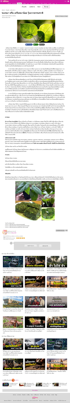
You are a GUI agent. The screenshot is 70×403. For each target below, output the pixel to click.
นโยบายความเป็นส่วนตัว (17, 400)
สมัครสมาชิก (45, 245)
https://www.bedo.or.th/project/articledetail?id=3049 (19, 225)
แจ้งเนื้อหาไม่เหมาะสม (62, 400)
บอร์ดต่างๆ (32, 6)
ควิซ (41, 3)
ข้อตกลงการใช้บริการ (8, 400)
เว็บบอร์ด (19, 3)
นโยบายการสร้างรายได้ (33, 400)
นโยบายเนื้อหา (25, 400)
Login (30, 245)
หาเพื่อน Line (32, 3)
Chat (28, 3)
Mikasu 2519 (8, 17)
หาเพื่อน (24, 3)
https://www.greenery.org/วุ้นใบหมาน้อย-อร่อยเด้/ (19, 227)
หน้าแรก (9, 3)
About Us (40, 400)
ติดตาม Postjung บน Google (62, 16)
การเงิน (49, 3)
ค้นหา (39, 6)
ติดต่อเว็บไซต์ (46, 400)
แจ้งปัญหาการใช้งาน (53, 400)
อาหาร (16, 380)
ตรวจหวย (14, 3)
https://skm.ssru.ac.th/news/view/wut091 (17, 224)
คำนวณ (45, 3)
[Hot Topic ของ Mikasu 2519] (5, 234)
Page (54, 3)
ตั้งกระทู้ (46, 6)
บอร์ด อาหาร (12, 10)
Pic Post (38, 3)
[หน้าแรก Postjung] (6, 1)
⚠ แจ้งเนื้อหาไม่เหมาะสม (60, 230)
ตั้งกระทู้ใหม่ (35, 390)
